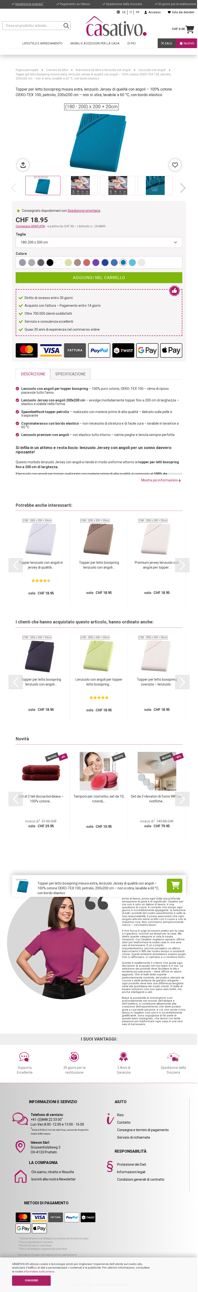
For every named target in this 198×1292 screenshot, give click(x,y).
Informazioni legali (131, 1172)
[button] (183, 188)
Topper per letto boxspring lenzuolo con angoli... (99, 565)
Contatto (124, 1122)
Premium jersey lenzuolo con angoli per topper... (157, 565)
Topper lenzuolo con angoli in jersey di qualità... (41, 565)
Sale (168, 43)
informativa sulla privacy (39, 1271)
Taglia (21, 234)
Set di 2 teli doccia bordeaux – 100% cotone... (41, 798)
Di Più (131, 43)
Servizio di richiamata (133, 1137)
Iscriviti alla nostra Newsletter (53, 1179)
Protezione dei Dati (131, 1164)
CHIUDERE (31, 1280)
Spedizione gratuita (29, 4)
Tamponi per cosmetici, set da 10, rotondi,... (98, 798)
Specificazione (70, 374)
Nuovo (188, 43)
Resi (120, 1115)
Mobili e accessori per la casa (95, 43)
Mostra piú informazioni (159, 480)
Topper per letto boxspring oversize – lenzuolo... (157, 682)
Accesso (154, 12)
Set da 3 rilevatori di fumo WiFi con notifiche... (157, 798)
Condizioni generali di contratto (140, 1179)
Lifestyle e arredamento (42, 43)
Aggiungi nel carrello (99, 277)
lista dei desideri (182, 12)
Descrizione (33, 374)
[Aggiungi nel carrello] (174, 886)
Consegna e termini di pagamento (143, 1130)
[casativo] (116, 26)
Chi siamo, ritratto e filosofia (52, 1172)
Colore (21, 254)
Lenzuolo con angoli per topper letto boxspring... (99, 682)
